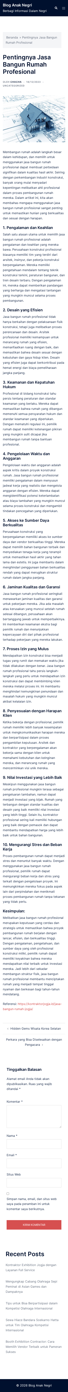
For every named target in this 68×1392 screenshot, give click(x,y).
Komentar (15, 1101)
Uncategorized (14, 85)
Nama (12, 1136)
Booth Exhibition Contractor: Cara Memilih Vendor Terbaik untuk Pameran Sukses (34, 1347)
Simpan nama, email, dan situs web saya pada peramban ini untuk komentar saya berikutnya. (32, 1204)
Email (12, 1155)
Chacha (16, 81)
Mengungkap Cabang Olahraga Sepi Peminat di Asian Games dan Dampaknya (31, 1286)
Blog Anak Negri (17, 5)
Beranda (12, 37)
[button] (55, 8)
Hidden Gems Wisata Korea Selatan (35, 1028)
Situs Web (14, 1174)
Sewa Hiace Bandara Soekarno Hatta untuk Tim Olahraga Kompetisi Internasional (32, 1325)
